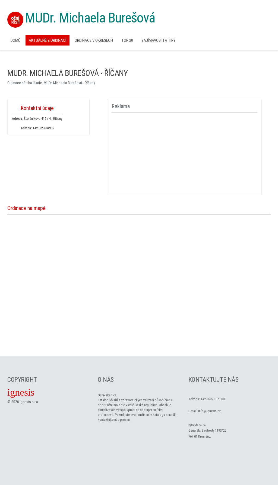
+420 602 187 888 (213, 399)
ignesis (20, 392)
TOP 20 (127, 40)
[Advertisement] (182, 153)
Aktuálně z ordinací (47, 40)
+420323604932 (43, 128)
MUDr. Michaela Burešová (90, 18)
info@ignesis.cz (209, 411)
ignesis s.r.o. (29, 402)
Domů (15, 40)
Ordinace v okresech (94, 40)
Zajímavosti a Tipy (158, 40)
